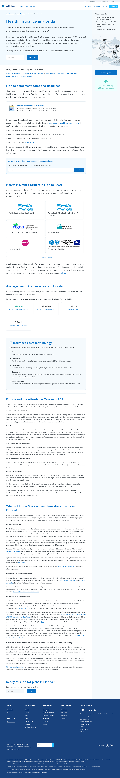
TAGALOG (76, 769)
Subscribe (53, 745)
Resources (64, 715)
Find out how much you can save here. (26, 592)
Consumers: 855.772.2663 (107, 1)
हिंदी (36, 769)
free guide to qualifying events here (64, 123)
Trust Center (87, 766)
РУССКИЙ (65, 769)
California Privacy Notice (78, 766)
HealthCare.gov (39, 763)
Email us (27, 724)
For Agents (88, 6)
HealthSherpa (10, 14)
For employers (29, 721)
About (21, 6)
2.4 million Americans (23, 608)
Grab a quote (106, 73)
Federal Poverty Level (13, 551)
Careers (32, 6)
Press (26, 718)
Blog (26, 6)
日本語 (45, 769)
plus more (65, 273)
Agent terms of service (35, 766)
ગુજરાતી (33, 769)
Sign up (45, 721)
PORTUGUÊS (59, 769)
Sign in (105, 6)
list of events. (29, 142)
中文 (13, 769)
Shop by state (21, 14)
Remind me (79, 169)
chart (42, 622)
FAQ (8, 713)
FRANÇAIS (22, 769)
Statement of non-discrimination (65, 766)
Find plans (32, 57)
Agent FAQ (46, 718)
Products (64, 713)
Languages (9, 769)
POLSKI (53, 769)
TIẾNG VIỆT (82, 769)
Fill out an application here (67, 566)
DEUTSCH (28, 769)
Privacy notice (44, 766)
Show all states (11, 722)
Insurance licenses (52, 766)
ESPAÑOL (71, 769)
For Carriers (96, 6)
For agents (46, 710)
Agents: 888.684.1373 (90, 1)
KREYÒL (17, 769)
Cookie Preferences (30, 727)
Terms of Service (41, 772)
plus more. (22, 562)
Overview (64, 710)
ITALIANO (40, 769)
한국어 (49, 769)
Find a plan (113, 6)
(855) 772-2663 (88, 709)
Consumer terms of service (23, 766)
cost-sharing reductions (68, 580)
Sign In (63, 718)
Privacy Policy (33, 772)
